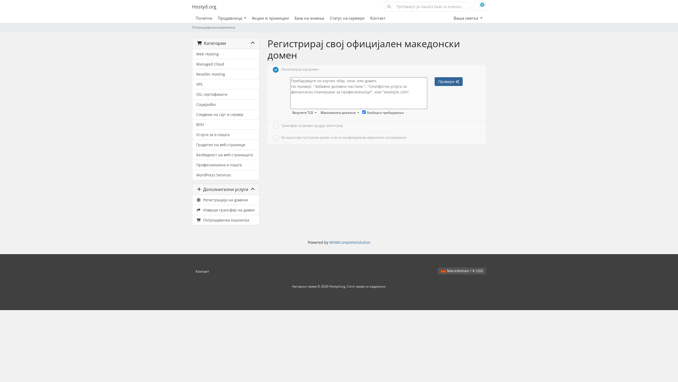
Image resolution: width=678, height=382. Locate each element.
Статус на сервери (347, 18)
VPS (199, 84)
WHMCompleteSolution (350, 242)
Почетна (204, 18)
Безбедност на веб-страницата (224, 154)
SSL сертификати (211, 94)
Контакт (378, 18)
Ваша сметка (466, 18)
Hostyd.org (204, 6)
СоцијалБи (206, 104)
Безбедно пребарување (385, 112)
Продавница (230, 18)
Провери (447, 81)
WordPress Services (213, 174)
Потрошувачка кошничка (225, 220)
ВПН (200, 124)
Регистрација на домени (224, 199)
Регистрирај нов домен (300, 69)
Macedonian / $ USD (464, 270)
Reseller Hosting (210, 74)
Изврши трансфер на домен (228, 209)
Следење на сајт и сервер (219, 114)
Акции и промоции (270, 18)
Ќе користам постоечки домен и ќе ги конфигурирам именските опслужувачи (343, 137)
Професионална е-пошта (219, 164)
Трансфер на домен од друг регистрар (312, 125)
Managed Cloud (210, 64)
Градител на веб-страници (220, 144)
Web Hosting (207, 54)
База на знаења (309, 18)
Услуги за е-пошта (213, 134)
